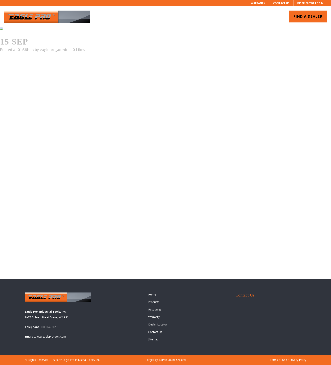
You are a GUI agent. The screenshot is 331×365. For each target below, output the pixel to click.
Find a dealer (307, 16)
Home (36, 48)
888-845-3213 (49, 327)
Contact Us (281, 3)
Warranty (258, 3)
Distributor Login (310, 3)
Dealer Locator (157, 324)
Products (153, 302)
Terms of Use (278, 360)
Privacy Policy (297, 360)
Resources (154, 309)
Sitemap (153, 339)
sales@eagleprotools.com (50, 336)
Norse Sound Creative (172, 360)
